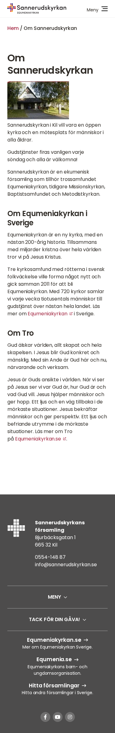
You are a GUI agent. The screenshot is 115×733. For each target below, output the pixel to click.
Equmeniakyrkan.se (38, 438)
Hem (13, 28)
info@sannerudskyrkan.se (66, 564)
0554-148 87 (50, 557)
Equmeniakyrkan (47, 313)
